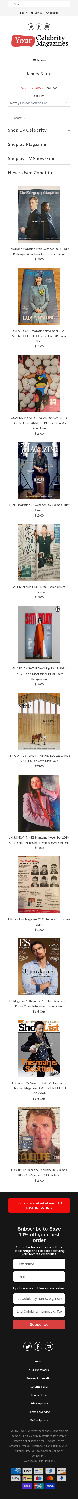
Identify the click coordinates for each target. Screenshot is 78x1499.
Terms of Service (39, 1412)
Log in (23, 12)
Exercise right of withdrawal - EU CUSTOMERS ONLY (39, 1205)
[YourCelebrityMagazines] (39, 43)
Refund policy (39, 1420)
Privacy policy (39, 1403)
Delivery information (39, 1378)
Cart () (38, 12)
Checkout (52, 12)
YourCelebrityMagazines (36, 1431)
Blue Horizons (46, 1460)
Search (39, 1361)
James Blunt (39, 73)
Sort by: (39, 95)
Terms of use (39, 1395)
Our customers (39, 1370)
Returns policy (39, 1386)
